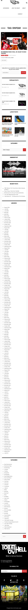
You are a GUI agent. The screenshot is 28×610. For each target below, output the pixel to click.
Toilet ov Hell (13, 608)
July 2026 (6, 209)
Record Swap (7, 505)
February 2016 (7, 420)
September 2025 (7, 226)
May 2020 (6, 334)
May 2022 (6, 293)
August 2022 (7, 288)
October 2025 (7, 224)
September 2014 (7, 449)
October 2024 (7, 244)
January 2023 (7, 280)
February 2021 (7, 319)
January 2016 (7, 422)
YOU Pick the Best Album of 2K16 (8, 92)
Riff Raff (6, 511)
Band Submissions (8, 464)
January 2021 (7, 321)
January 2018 (7, 382)
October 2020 (7, 326)
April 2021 (6, 315)
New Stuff (9, 171)
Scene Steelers (7, 515)
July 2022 (6, 290)
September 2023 (7, 266)
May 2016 (6, 415)
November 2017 (7, 385)
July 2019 (6, 351)
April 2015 (6, 437)
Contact (20, 14)
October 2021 (7, 305)
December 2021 (7, 302)
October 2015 (7, 427)
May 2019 (6, 354)
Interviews (6, 482)
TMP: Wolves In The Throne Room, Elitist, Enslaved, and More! (7, 124)
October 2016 (7, 407)
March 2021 (6, 317)
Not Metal (6, 496)
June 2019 (6, 353)
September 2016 (7, 409)
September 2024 (7, 246)
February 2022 (7, 298)
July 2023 (6, 270)
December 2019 (7, 343)
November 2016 (7, 405)
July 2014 (6, 453)
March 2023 (6, 276)
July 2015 (6, 432)
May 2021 (6, 314)
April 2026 (6, 214)
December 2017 (7, 383)
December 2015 (7, 424)
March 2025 (6, 236)
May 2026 (6, 212)
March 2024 (6, 256)
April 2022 (6, 295)
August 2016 (7, 410)
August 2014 (7, 451)
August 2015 (7, 431)
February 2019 (7, 359)
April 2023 (6, 275)
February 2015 (7, 441)
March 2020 (6, 337)
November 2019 (7, 344)
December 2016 (7, 404)
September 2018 (7, 368)
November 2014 (7, 446)
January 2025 (7, 239)
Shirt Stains (6, 516)
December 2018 (7, 363)
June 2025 (6, 231)
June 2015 (6, 434)
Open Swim (6, 498)
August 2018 (7, 370)
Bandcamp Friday (7, 466)
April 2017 (6, 397)
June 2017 (6, 393)
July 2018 (6, 371)
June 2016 (6, 414)
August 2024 (7, 248)
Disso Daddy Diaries (8, 476)
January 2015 (7, 443)
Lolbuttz (6, 488)
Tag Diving (6, 518)
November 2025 (7, 222)
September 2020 (7, 327)
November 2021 (7, 304)
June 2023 (6, 271)
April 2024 (6, 254)
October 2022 (7, 285)
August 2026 (7, 207)
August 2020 (7, 329)
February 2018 (7, 380)
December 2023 (7, 261)
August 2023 (7, 268)
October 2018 (7, 366)
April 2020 (6, 336)
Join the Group (16, 8)
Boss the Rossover (13, 55)
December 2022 (7, 282)
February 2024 (7, 258)
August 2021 (7, 309)
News (5, 494)
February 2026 (7, 217)
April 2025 (6, 234)
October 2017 (7, 387)
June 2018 (6, 373)
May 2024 (6, 253)
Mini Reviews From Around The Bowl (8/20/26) (14, 192)
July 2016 (6, 412)
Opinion (5, 499)
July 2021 (6, 310)
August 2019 (7, 349)
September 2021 (7, 307)
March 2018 (6, 378)
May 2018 (6, 375)
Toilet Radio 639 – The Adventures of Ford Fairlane (14, 196)
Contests (6, 469)
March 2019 (6, 358)
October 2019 (7, 346)
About (24, 8)
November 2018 (7, 365)
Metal (2, 55)
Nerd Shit (6, 491)
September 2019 (7, 348)
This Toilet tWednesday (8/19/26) (11, 194)
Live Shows (6, 486)
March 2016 (6, 419)
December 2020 (7, 322)
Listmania (6, 484)
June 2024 (6, 251)
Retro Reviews (7, 506)
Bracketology (7, 467)
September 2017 (7, 388)
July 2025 (6, 229)
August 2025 (7, 227)
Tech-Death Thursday (8, 520)
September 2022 (7, 287)
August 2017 (7, 390)
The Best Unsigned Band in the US (11, 522)
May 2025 (6, 232)
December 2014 (7, 444)
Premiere (6, 503)
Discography (6, 474)
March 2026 (6, 215)
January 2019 (7, 361)
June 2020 (6, 332)
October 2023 (7, 265)
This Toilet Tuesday (8, 523)
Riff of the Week (7, 510)
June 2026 (6, 210)
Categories (6, 8)
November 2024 (7, 243)
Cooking (6, 471)
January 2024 (7, 260)
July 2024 (6, 249)
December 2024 (7, 241)
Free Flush (6, 481)
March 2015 (6, 439)
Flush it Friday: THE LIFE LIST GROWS (11, 191)
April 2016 (6, 417)
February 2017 (7, 400)
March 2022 (6, 297)
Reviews (6, 55)
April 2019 (6, 356)
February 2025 (7, 237)
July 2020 (6, 331)
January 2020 (7, 341)
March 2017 (6, 398)
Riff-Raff (6, 513)
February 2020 (7, 339)
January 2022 (7, 300)
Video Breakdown (8, 527)
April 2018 (6, 376)
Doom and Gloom (7, 477)
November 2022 (7, 283)
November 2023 (7, 263)
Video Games (7, 528)
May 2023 (6, 273)
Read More (4, 60)
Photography (7, 501)
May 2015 (6, 436)
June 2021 (6, 312)
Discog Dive (6, 472)
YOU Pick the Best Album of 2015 (8, 84)
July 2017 (6, 392)
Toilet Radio (6, 525)
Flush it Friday (7, 479)
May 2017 (6, 395)
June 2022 (6, 292)
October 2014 (7, 448)
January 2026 (7, 219)
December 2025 (7, 221)
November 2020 (7, 324)
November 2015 (7, 426)
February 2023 (7, 278)
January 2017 (7, 402)
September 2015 (7, 429)
